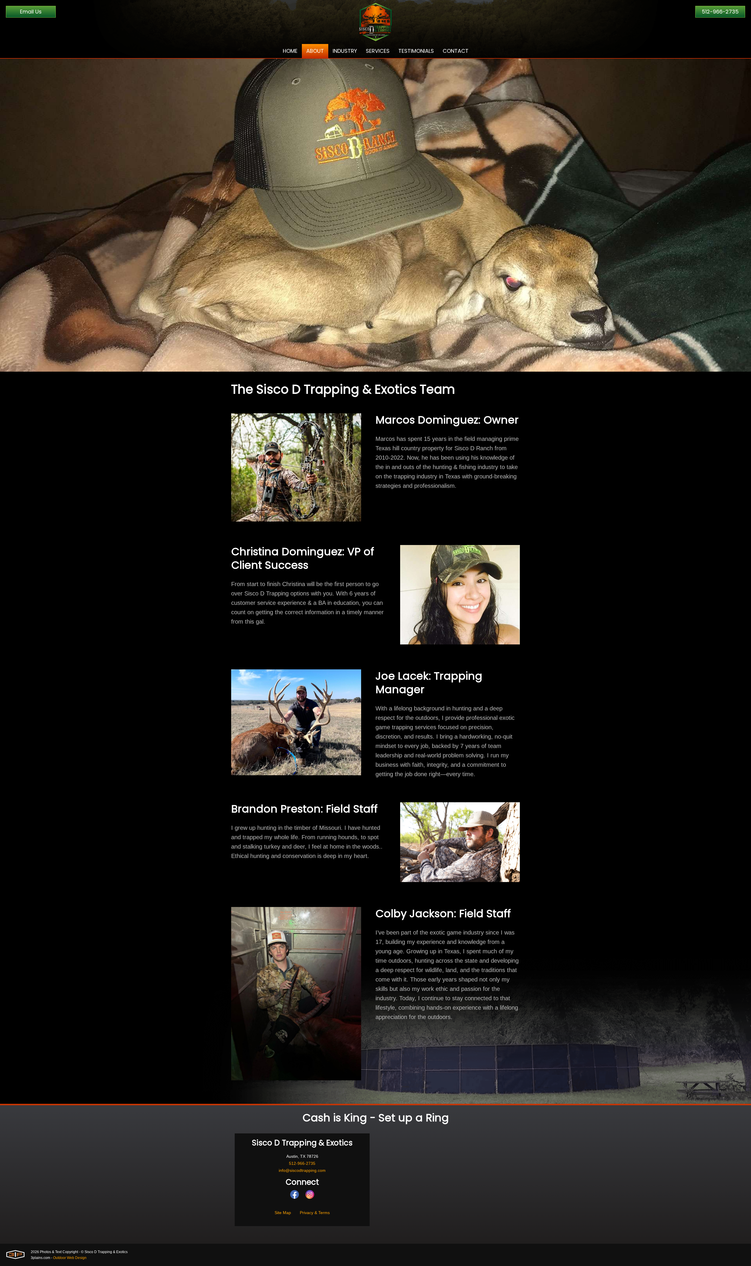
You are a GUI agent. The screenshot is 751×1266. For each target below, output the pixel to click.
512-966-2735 (720, 11)
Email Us (31, 11)
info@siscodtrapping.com (302, 1170)
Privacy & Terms (315, 1212)
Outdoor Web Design (70, 1258)
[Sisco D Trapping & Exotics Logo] (375, 22)
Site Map (283, 1212)
